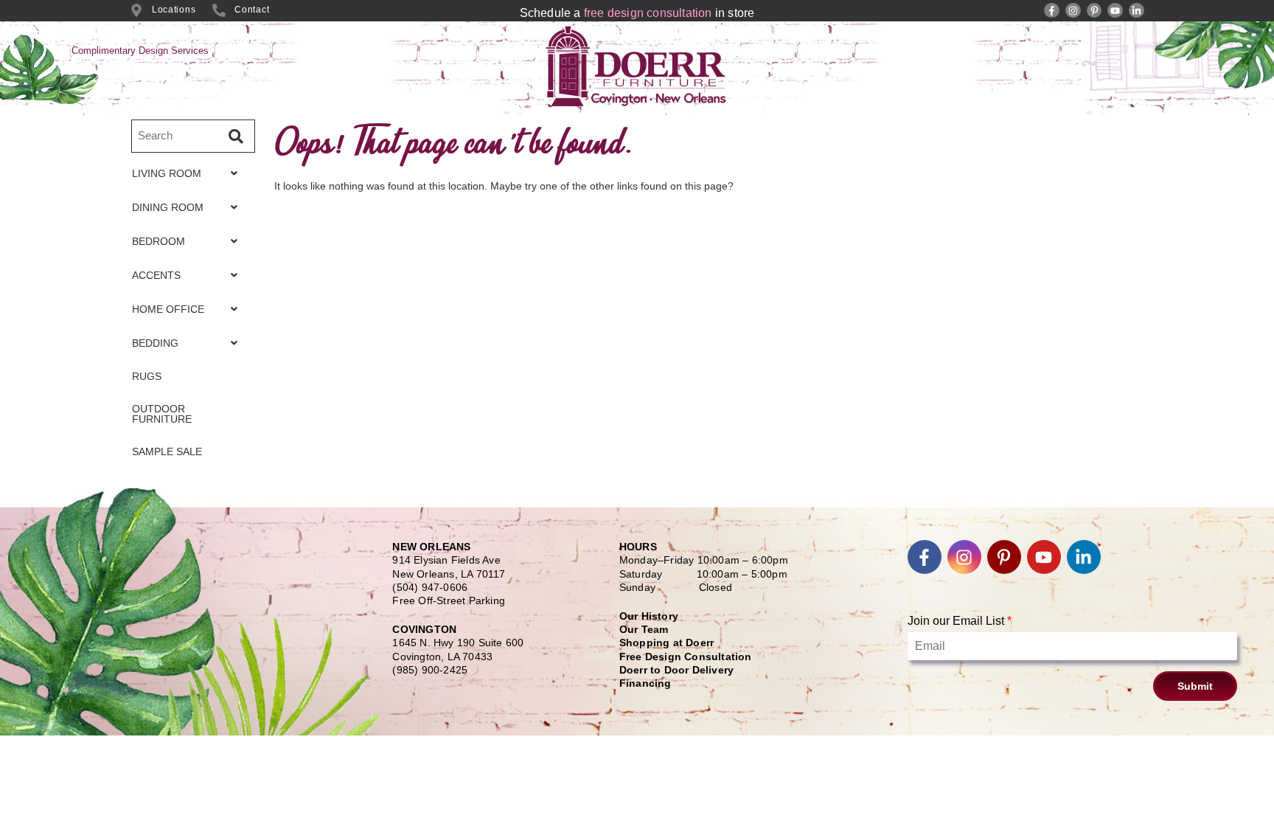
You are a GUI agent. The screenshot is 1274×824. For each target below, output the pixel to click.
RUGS (146, 376)
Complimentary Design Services (140, 50)
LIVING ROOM (166, 173)
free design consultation (648, 13)
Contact (251, 9)
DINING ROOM (167, 207)
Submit (1195, 686)
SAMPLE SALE (167, 451)
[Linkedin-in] (1136, 10)
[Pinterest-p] (1094, 10)
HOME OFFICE (168, 309)
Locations (173, 9)
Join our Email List (960, 620)
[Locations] (136, 10)
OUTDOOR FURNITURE (162, 414)
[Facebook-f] (1051, 10)
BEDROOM (158, 241)
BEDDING (155, 343)
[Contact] (219, 10)
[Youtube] (1115, 10)
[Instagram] (1073, 10)
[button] (189, 173)
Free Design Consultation (685, 656)
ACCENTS (156, 275)
